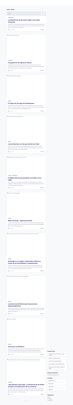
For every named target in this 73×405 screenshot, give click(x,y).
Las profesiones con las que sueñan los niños (23, 144)
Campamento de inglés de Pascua (20, 63)
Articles (48, 397)
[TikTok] (65, 2)
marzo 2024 (51, 383)
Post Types (49, 398)
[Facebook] (62, 2)
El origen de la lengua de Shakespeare (21, 103)
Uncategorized (50, 400)
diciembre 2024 (51, 380)
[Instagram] (63, 2)
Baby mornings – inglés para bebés (20, 220)
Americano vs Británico (16, 347)
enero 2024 (51, 389)
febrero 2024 (51, 386)
